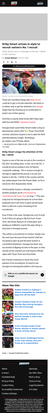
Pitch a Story (34, 377)
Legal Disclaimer (36, 385)
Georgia (39, 106)
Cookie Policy (8, 385)
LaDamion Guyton (27, 122)
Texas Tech (21, 196)
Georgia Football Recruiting (18, 353)
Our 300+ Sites (35, 373)
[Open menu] (3, 3)
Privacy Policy (8, 381)
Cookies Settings (9, 393)
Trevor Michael (11, 58)
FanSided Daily (8, 377)
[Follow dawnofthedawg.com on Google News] (42, 275)
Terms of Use (35, 381)
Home (4, 353)
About (4, 369)
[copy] (15, 62)
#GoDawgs (29, 138)
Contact (5, 373)
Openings (33, 369)
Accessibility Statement (12, 389)
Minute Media (13, 399)
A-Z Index (33, 389)
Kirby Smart (35, 100)
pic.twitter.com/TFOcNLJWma (15, 141)
